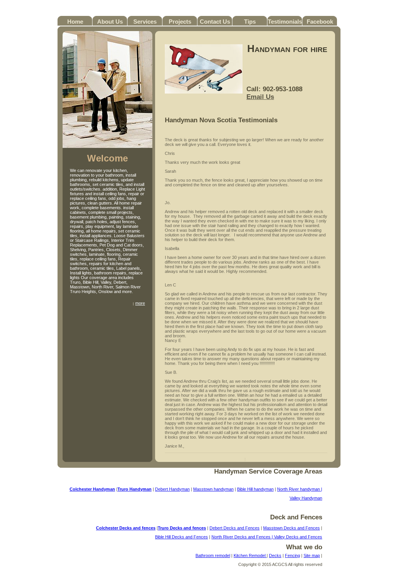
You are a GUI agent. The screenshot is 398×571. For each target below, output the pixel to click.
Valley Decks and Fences (298, 537)
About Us (110, 21)
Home (75, 21)
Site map (312, 555)
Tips (250, 21)
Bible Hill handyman (255, 489)
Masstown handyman (213, 489)
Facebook (320, 21)
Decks (275, 555)
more (140, 303)
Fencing (292, 555)
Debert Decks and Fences (234, 528)
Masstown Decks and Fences (291, 528)
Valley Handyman (306, 498)
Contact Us (215, 21)
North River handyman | (299, 489)
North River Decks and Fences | (242, 537)
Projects (180, 21)
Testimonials (285, 21)
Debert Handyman (172, 489)
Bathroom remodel (213, 555)
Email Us (260, 97)
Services (145, 21)
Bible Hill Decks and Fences (181, 537)
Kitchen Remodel (250, 555)
